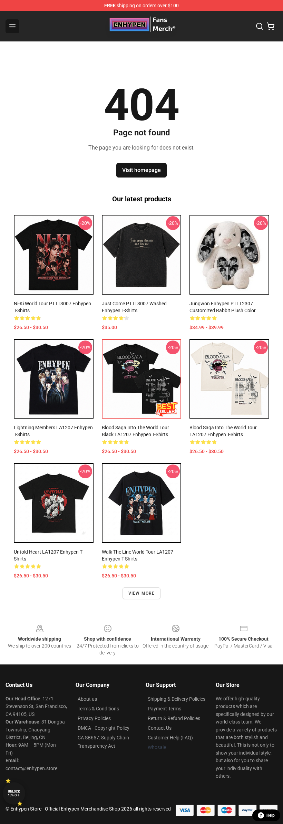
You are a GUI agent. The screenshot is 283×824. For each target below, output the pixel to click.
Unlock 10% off (14, 793)
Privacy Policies (94, 718)
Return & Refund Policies (174, 718)
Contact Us (160, 728)
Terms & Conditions (98, 708)
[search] (259, 26)
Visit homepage (141, 170)
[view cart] (270, 26)
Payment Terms (164, 708)
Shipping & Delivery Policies (176, 699)
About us (87, 699)
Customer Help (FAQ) (170, 737)
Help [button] (270, 815)
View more (141, 593)
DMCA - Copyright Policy (103, 728)
